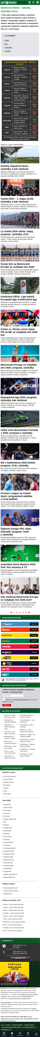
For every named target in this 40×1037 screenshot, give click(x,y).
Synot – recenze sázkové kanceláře (13, 919)
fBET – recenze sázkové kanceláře (13, 930)
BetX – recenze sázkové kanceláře (13, 924)
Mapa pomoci (19, 1018)
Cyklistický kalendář (9, 854)
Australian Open (8, 827)
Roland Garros (7, 830)
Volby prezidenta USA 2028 (11, 891)
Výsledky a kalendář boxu (10, 874)
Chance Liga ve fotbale (10, 776)
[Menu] (37, 2)
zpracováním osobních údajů (20, 699)
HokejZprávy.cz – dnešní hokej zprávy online (9, 726)
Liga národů (7, 813)
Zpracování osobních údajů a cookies (11, 1027)
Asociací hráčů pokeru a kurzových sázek (19, 998)
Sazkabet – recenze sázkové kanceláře (14, 913)
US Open (6, 788)
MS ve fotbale (7, 810)
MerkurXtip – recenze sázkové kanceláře (14, 922)
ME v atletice (7, 785)
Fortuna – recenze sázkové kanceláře (13, 904)
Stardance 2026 (8, 893)
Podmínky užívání (29, 1025)
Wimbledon (7, 833)
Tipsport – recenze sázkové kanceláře (14, 907)
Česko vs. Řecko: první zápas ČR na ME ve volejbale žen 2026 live (19, 332)
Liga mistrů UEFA (8, 779)
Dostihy (8, 51)
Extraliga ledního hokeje (10, 819)
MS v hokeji (7, 816)
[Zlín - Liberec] (7, 945)
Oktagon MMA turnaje (9, 877)
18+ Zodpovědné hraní (29, 1027)
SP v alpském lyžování (9, 848)
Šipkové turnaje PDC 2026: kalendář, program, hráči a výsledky (16, 531)
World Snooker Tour (9, 859)
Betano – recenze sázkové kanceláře (13, 910)
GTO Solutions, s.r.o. (6, 1029)
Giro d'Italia (7, 839)
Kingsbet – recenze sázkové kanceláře (14, 927)
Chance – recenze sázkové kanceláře (13, 916)
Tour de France (8, 836)
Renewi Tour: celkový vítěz (20, 953)
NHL (5, 822)
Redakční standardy (17, 1025)
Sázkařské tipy (7, 941)
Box (6, 44)
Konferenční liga (8, 807)
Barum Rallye (7, 794)
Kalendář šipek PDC (9, 851)
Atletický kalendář (8, 857)
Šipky (7, 40)
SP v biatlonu (7, 845)
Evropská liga (7, 804)
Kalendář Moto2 (8, 868)
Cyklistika (8, 47)
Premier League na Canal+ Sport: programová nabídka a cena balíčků (16, 496)
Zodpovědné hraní (28, 996)
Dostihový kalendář (9, 865)
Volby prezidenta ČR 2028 (10, 888)
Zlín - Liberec (16, 947)
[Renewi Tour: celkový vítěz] (7, 952)
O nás (2, 1025)
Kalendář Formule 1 (9, 782)
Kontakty (8, 1025)
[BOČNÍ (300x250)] (14, 985)
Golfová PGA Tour (8, 862)
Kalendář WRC (8, 871)
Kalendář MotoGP (8, 842)
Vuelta (5, 791)
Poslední (29, 612)
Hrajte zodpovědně (6, 1002)
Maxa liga (6, 825)
